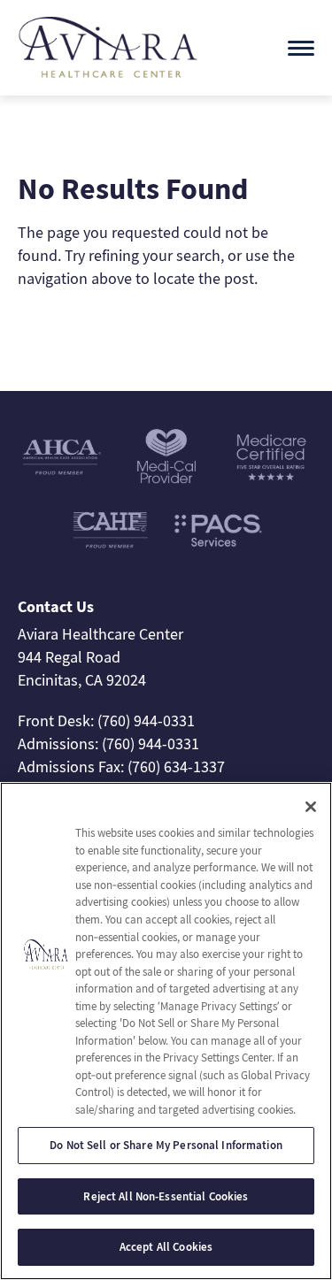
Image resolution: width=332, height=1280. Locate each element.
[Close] (310, 806)
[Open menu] (301, 48)
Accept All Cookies (166, 1246)
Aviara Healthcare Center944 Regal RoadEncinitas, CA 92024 (100, 657)
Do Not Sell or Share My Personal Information (166, 1145)
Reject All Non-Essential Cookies (165, 1196)
